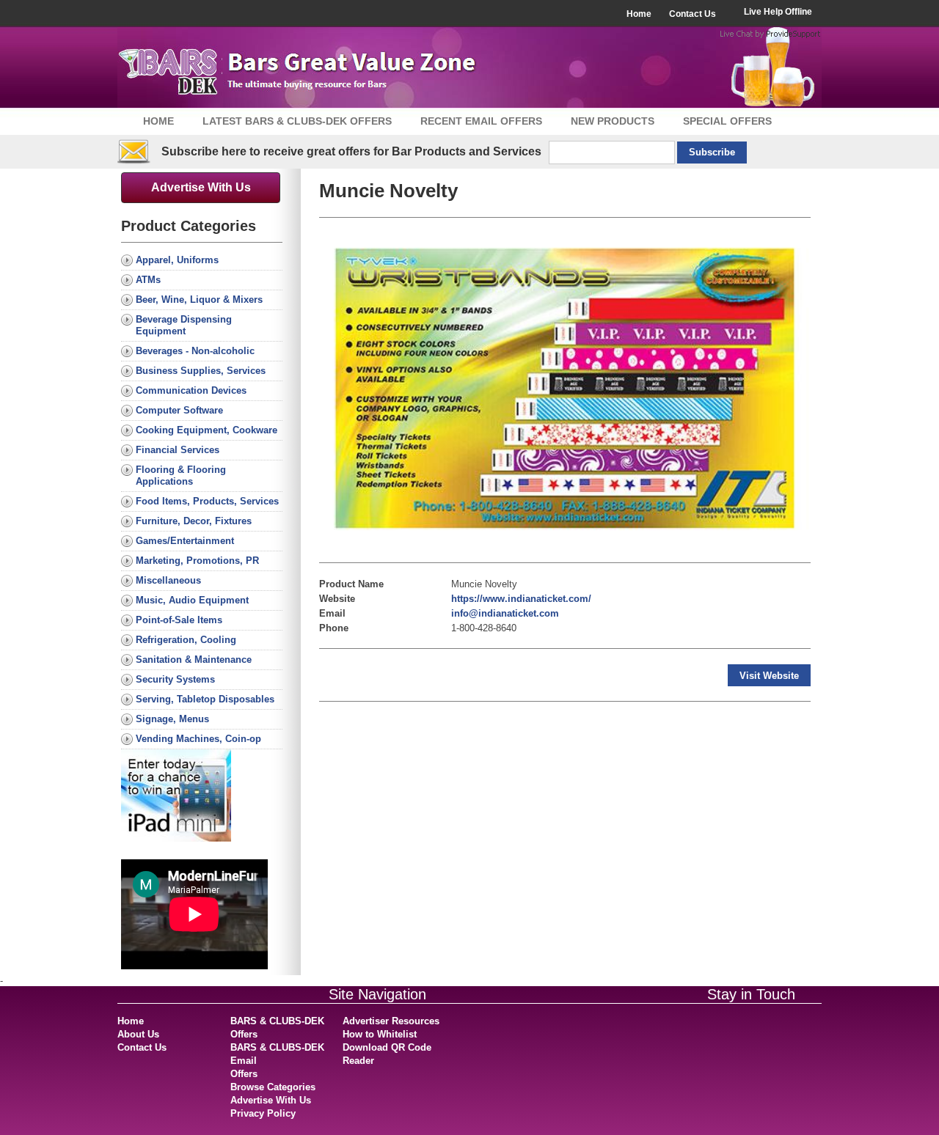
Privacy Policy (263, 1113)
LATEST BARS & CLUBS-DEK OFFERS (297, 121)
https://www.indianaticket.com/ (521, 598)
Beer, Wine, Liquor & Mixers (199, 299)
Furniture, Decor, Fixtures (194, 520)
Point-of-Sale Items (179, 619)
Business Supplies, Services (201, 370)
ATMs (148, 279)
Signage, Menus (172, 718)
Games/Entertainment (185, 540)
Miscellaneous (168, 580)
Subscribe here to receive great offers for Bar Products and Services (351, 151)
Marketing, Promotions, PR (197, 560)
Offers (243, 1073)
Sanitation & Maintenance (194, 659)
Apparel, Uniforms (177, 259)
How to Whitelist (380, 1034)
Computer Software (179, 410)
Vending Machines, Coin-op (198, 738)
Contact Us (692, 14)
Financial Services (177, 449)
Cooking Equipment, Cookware (206, 430)
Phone (333, 627)
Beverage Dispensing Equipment (184, 325)
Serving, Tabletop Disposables (205, 699)
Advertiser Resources (391, 1020)
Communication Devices (191, 390)
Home (638, 14)
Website (337, 598)
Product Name (351, 583)
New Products (612, 121)
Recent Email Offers (481, 121)
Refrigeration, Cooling (186, 639)
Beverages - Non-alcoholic (195, 350)
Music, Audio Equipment (192, 600)
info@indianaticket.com (505, 613)
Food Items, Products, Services (207, 501)
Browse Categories (272, 1086)
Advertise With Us (201, 187)
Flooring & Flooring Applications (181, 475)
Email (332, 613)
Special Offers (727, 121)
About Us (138, 1034)
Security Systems (175, 679)
